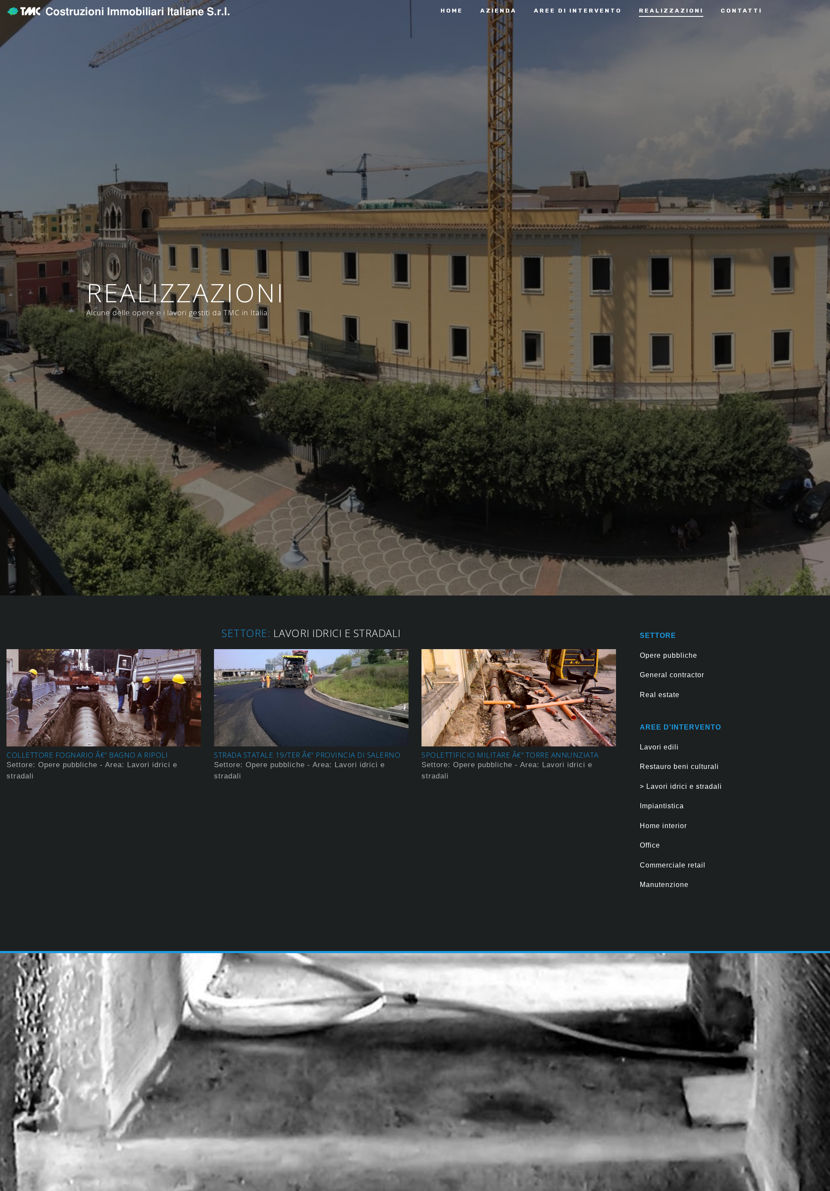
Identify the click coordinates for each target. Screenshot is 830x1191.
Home (452, 10)
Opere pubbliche (668, 655)
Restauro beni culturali (679, 766)
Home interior (663, 825)
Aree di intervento (578, 10)
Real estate (660, 694)
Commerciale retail (673, 865)
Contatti (741, 10)
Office (650, 845)
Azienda (498, 10)
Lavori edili (659, 747)
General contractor (672, 675)
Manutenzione (664, 884)
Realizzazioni (671, 10)
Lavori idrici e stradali (683, 786)
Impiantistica (662, 806)
